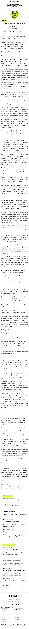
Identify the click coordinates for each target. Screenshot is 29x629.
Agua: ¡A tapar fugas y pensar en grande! (14, 532)
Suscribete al (14, 601)
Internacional (4, 615)
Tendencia (17, 619)
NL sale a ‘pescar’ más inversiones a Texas (14, 501)
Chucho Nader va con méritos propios (13, 560)
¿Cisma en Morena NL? (9, 511)
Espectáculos (4, 619)
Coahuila (3, 613)
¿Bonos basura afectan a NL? (10, 549)
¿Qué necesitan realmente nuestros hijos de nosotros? (14, 581)
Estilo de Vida (4, 621)
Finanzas (16, 615)
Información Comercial (14, 599)
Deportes (17, 617)
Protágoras (9, 31)
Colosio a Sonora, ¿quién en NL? (11, 521)
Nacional (16, 613)
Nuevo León (4, 611)
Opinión (3, 617)
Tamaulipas (17, 611)
